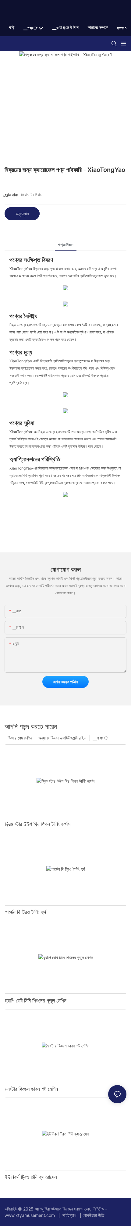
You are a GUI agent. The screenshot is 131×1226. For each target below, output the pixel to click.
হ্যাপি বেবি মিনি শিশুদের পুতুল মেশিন (35, 1000)
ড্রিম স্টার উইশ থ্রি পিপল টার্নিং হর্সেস (37, 824)
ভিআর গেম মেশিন (20, 737)
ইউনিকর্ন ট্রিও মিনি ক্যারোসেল (31, 1177)
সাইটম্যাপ (69, 1215)
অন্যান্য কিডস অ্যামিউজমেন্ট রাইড (62, 737)
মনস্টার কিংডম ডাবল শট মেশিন (31, 1089)
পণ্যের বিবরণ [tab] (65, 244)
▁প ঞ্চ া (100, 737)
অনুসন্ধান (22, 213)
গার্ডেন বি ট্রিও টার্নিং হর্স (25, 912)
